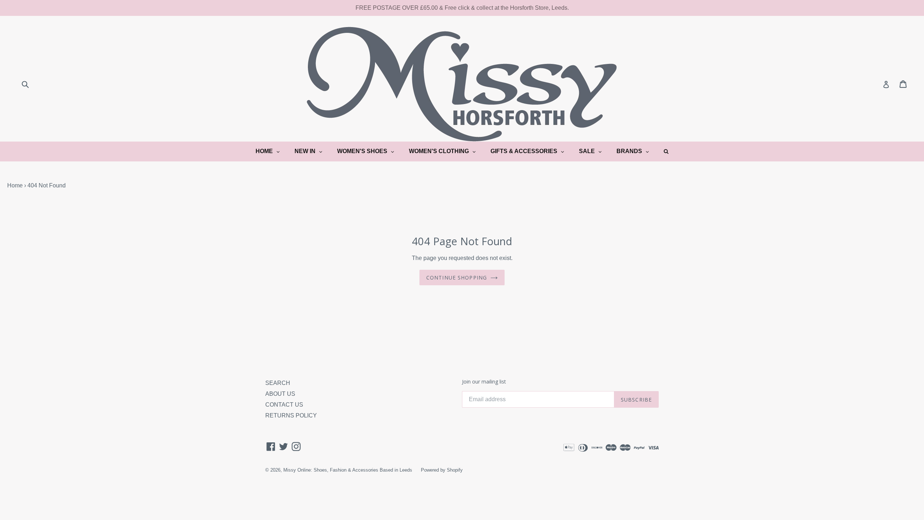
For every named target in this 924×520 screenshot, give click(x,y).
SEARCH (277, 383)
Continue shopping (456, 277)
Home (15, 185)
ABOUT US (280, 394)
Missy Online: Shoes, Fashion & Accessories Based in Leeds (347, 470)
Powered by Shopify (442, 470)
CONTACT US (284, 405)
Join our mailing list (484, 382)
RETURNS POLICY (291, 415)
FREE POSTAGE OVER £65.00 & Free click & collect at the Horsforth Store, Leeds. (462, 8)
